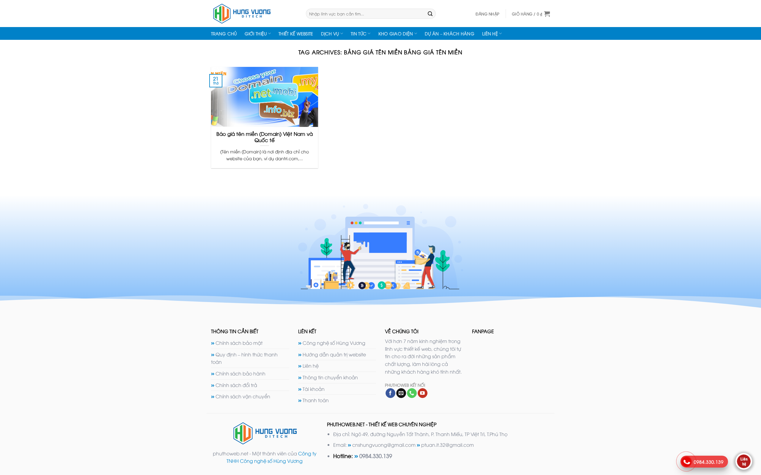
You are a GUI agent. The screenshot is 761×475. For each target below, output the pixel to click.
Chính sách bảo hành (240, 373)
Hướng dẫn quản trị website (334, 354)
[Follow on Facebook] (390, 393)
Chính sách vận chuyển (243, 396)
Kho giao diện (395, 33)
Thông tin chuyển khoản (330, 377)
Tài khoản (314, 389)
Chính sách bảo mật (239, 342)
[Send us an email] (401, 393)
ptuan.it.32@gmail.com (447, 444)
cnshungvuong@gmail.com (384, 444)
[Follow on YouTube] (422, 393)
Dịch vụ (330, 33)
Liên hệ (490, 33)
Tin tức (359, 33)
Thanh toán (316, 400)
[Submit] (430, 14)
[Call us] (412, 393)
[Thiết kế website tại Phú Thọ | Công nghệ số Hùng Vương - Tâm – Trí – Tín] (254, 13)
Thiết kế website (296, 33)
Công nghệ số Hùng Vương (334, 342)
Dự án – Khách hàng (449, 33)
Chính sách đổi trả (236, 385)
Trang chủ (224, 33)
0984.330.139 (375, 455)
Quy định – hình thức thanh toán (244, 358)
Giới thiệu (256, 33)
